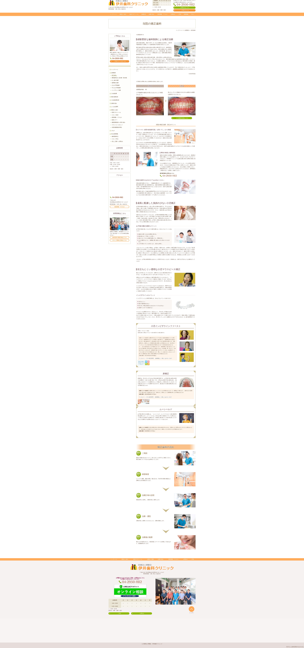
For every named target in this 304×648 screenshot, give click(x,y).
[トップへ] (192, 609)
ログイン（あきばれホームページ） (295, 646)
